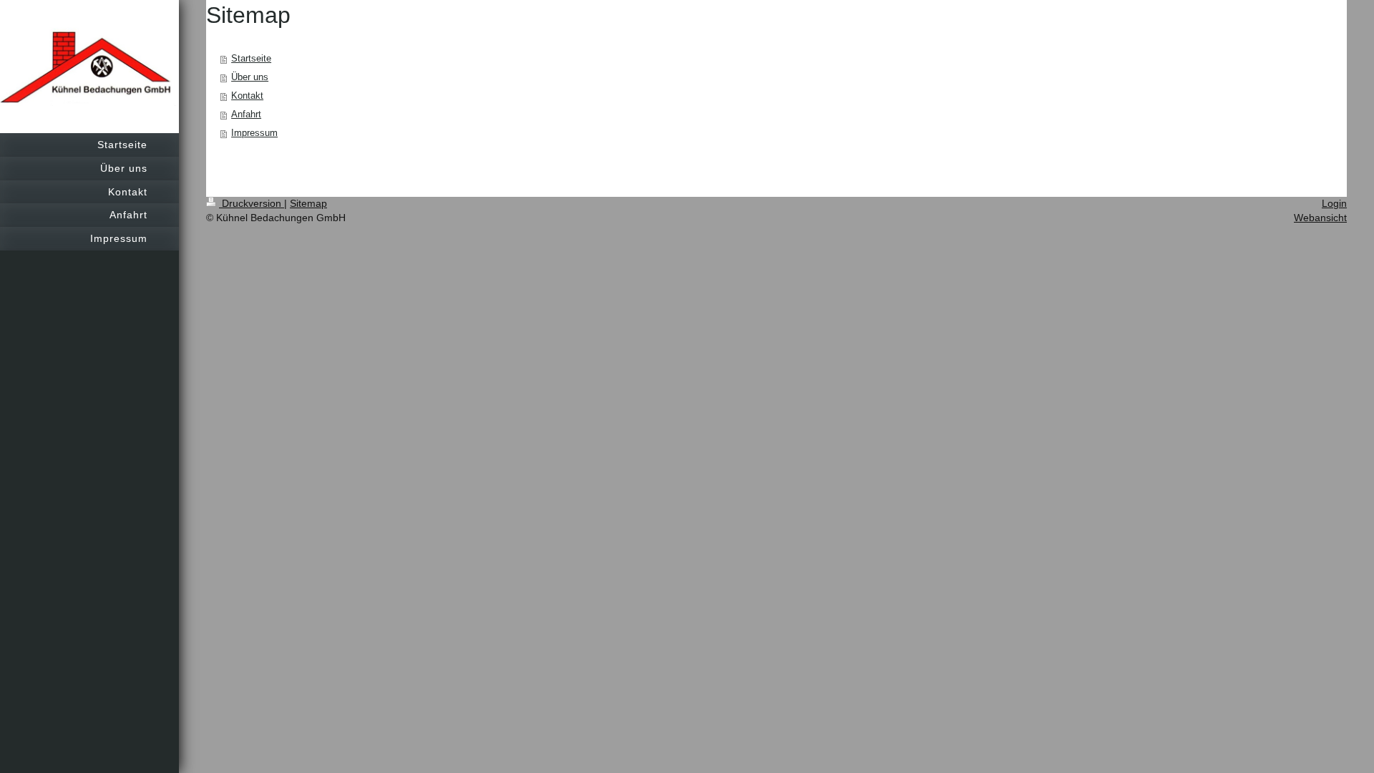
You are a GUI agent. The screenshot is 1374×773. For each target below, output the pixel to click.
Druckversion (251, 203)
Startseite (251, 58)
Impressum (254, 132)
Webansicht (1320, 217)
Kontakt (247, 95)
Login (1334, 203)
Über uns (249, 77)
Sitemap (308, 203)
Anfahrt (246, 114)
